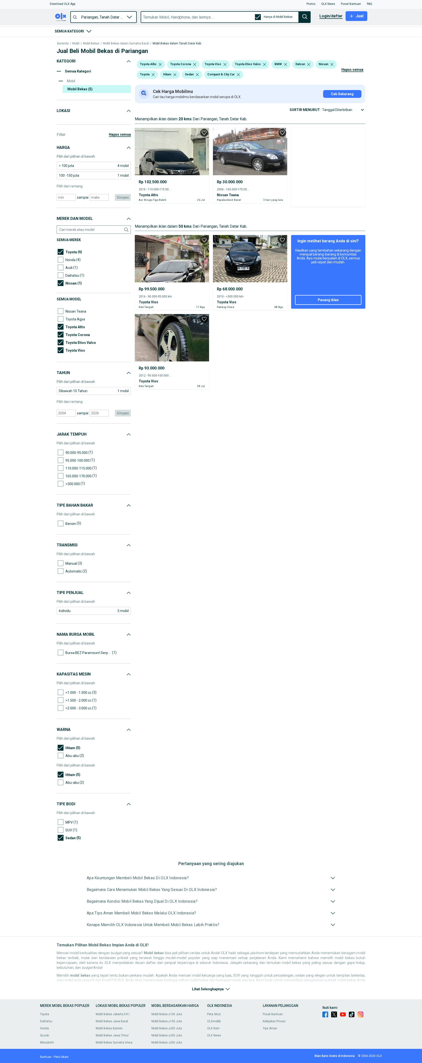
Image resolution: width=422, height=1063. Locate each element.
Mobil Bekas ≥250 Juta (166, 1042)
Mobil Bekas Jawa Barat (112, 1021)
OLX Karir (213, 1028)
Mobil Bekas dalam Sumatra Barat (126, 43)
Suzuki (44, 1035)
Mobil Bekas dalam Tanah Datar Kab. (177, 43)
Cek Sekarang (342, 94)
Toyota (44, 1014)
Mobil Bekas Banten (109, 1028)
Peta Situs (214, 1014)
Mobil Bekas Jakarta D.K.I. (113, 1014)
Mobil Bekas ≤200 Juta (166, 1028)
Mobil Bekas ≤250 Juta (166, 1035)
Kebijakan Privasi (274, 1021)
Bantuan (46, 1057)
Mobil (75, 43)
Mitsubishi (47, 1042)
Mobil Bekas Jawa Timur (112, 1035)
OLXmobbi (214, 1021)
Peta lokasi (61, 1057)
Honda (44, 1028)
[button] (62, 4)
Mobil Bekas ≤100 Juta (166, 1014)
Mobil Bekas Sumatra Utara (114, 1042)
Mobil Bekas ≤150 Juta (166, 1021)
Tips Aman (270, 1028)
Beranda (63, 43)
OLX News (214, 1035)
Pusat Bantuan (273, 1014)
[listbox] (160, 64)
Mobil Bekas (91, 43)
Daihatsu (46, 1021)
